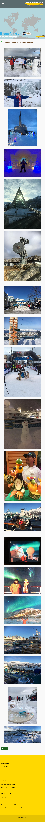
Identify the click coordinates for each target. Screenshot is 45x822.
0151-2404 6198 (4, 788)
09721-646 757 (7, 783)
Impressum (20, 819)
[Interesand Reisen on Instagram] (3, 775)
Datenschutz (25, 819)
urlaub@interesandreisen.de (9, 784)
